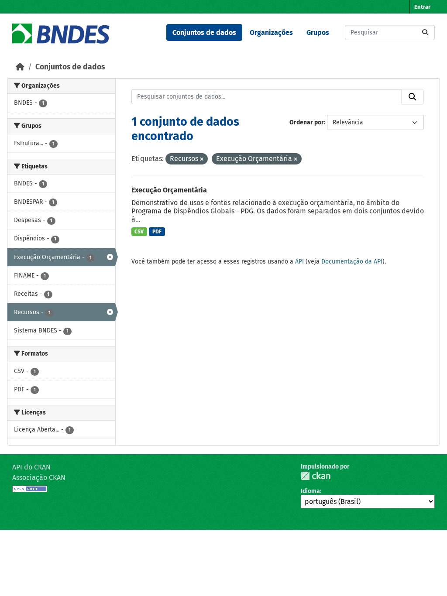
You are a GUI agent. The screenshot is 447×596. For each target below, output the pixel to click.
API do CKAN (31, 467)
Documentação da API (351, 261)
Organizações (271, 32)
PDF (157, 232)
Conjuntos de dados (204, 32)
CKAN (315, 475)
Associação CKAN (38, 477)
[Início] (20, 67)
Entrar (422, 6)
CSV (139, 232)
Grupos (317, 32)
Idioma (310, 491)
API (299, 261)
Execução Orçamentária (169, 190)
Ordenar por (306, 122)
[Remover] (201, 159)
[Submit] (425, 32)
